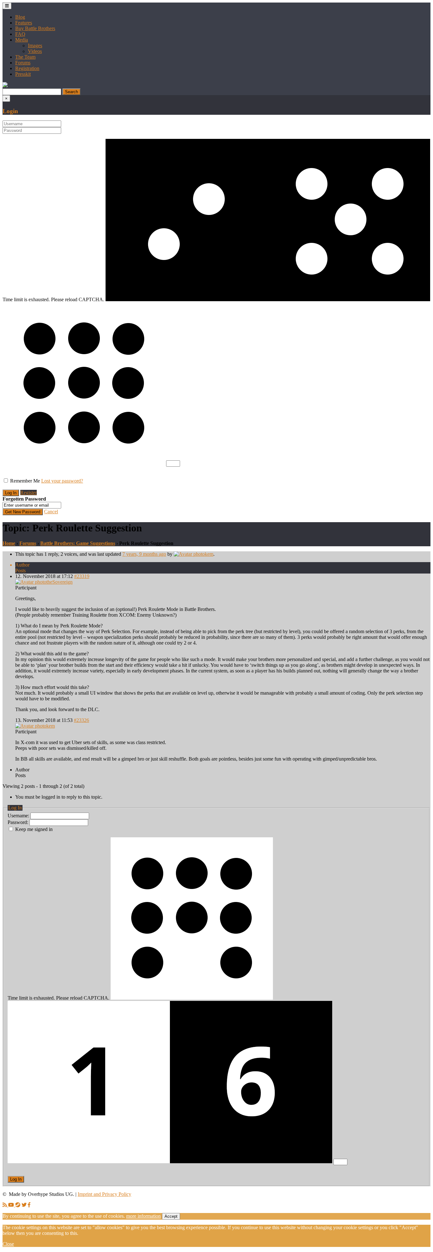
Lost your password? (62, 480)
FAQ (20, 34)
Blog (20, 17)
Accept (171, 1216)
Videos (35, 51)
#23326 (81, 720)
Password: (18, 822)
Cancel (51, 511)
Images (35, 45)
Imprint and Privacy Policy (104, 1194)
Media (21, 39)
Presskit (23, 74)
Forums (22, 62)
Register (28, 492)
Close (8, 1244)
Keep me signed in (34, 829)
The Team (25, 57)
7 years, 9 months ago (144, 554)
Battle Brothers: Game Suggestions (77, 543)
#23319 (81, 576)
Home (9, 543)
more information (143, 1216)
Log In (16, 1179)
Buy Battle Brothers (35, 28)
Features (23, 22)
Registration (27, 68)
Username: (19, 815)
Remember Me (25, 480)
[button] (5, 85)
